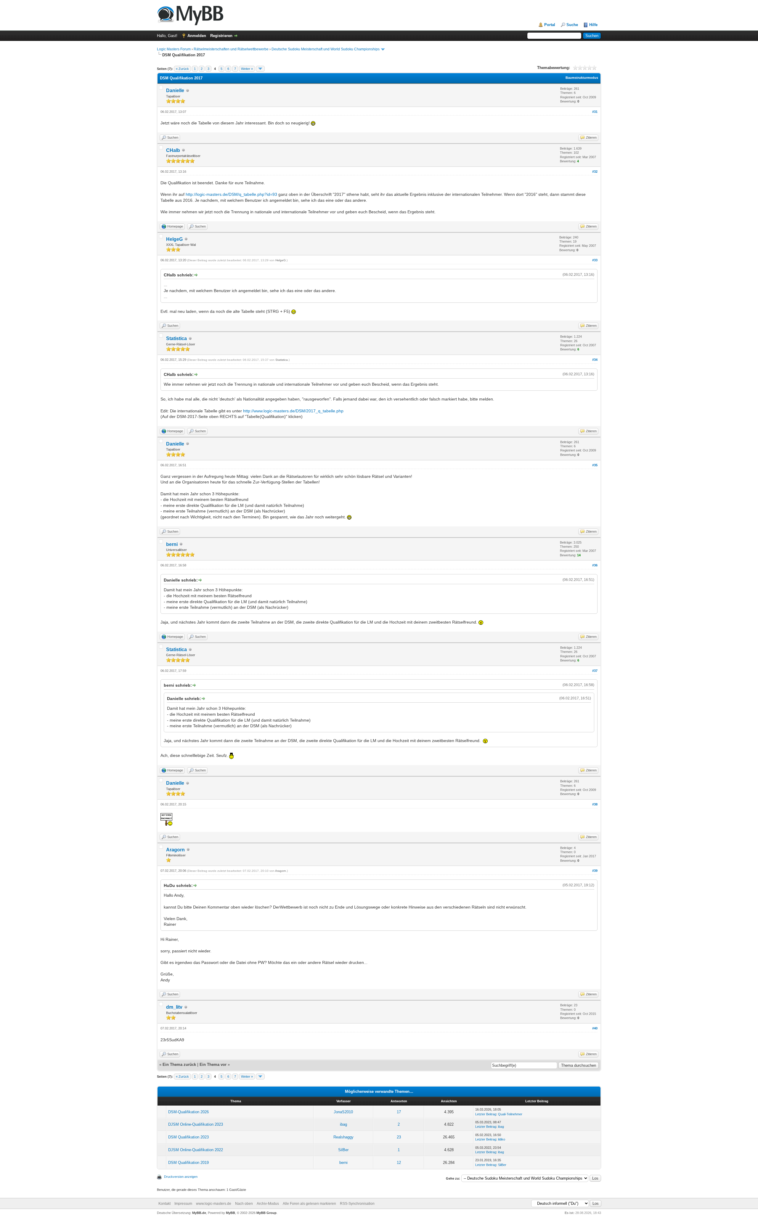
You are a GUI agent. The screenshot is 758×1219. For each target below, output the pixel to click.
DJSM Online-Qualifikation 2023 (195, 1124)
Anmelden (196, 35)
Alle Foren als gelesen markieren (309, 1204)
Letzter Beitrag (485, 1114)
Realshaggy (343, 1137)
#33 (595, 260)
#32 (595, 171)
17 (399, 1112)
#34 (595, 359)
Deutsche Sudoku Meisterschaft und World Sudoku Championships (326, 49)
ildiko (501, 1139)
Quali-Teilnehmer (510, 1114)
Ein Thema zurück (179, 1064)
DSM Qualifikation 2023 (188, 1137)
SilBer (343, 1150)
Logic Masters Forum (174, 49)
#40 (595, 1028)
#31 (595, 111)
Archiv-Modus (268, 1204)
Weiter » (247, 69)
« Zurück (182, 69)
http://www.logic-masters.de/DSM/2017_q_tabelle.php (293, 411)
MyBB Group (266, 1213)
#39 (595, 870)
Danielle (175, 90)
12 (399, 1162)
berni (172, 544)
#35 (595, 465)
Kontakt (164, 1204)
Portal (549, 25)
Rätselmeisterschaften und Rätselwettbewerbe (231, 49)
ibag (343, 1124)
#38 (595, 804)
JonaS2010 (343, 1112)
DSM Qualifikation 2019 (188, 1162)
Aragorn (175, 849)
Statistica (176, 338)
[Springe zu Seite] (260, 69)
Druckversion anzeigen (180, 1176)
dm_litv (174, 1007)
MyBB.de (199, 1213)
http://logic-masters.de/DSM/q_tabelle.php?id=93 (231, 194)
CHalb (173, 150)
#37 (595, 670)
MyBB (230, 1213)
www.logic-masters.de (213, 1204)
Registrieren (221, 35)
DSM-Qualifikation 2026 (188, 1112)
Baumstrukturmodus (582, 77)
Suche (572, 25)
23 (399, 1137)
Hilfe (593, 25)
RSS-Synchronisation (357, 1204)
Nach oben (244, 1204)
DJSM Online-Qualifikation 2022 (195, 1150)
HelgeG (174, 239)
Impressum (183, 1204)
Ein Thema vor (213, 1064)
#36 (595, 565)
